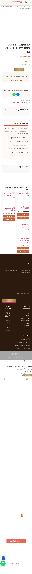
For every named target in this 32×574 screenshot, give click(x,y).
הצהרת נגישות (25, 328)
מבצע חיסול (16, 102)
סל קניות (8, 330)
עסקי (9, 325)
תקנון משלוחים (25, 320)
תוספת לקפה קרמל (25, 208)
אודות (27, 313)
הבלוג (27, 323)
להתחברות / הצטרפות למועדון (16, 80)
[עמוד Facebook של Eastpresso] (20, 354)
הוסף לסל (23, 214)
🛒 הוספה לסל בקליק (16, 541)
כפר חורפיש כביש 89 (22, 348)
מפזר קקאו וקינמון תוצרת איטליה (23, 239)
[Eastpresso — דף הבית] (16, 2)
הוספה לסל (19, 69)
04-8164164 (24, 339)
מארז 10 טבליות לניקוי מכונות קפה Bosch (9, 208)
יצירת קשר (26, 325)
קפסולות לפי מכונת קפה (7, 316)
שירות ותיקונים (25, 318)
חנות (27, 315)
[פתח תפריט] (2, 2)
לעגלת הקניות (27, 375)
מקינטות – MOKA (7, 327)
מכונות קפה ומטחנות (7, 319)
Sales (8, 322)
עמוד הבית (28, 6)
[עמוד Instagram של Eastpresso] (16, 354)
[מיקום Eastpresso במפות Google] (12, 354)
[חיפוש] (30, 2)
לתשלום (20, 375)
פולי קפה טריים (8, 312)
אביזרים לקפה (20, 6)
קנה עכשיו (23, 217)
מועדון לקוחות (8, 300)
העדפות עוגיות (16, 563)
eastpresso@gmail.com (20, 345)
